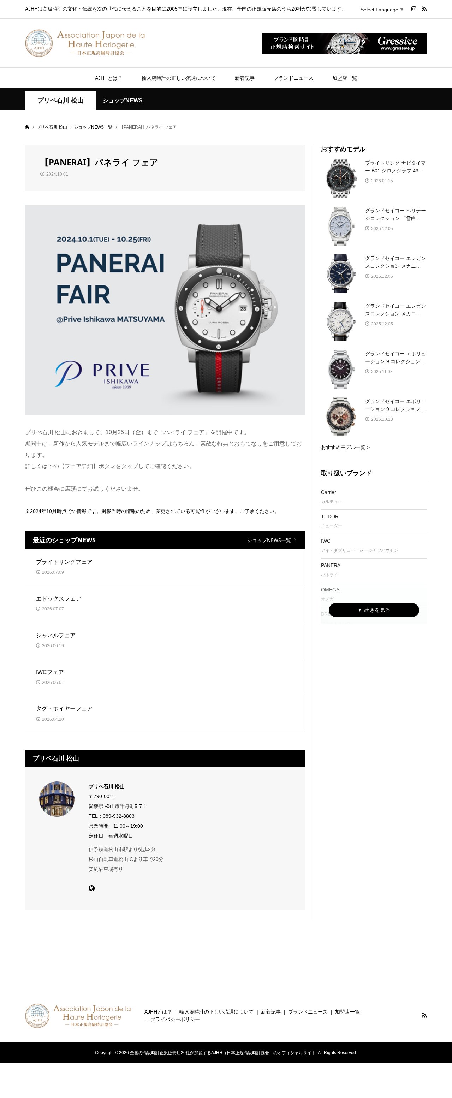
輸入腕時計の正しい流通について (179, 78)
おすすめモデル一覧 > (345, 447)
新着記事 (245, 78)
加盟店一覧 (344, 78)
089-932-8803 (119, 816)
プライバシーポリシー (175, 1019)
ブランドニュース (293, 78)
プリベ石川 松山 (60, 100)
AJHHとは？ (109, 78)
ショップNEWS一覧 (269, 540)
